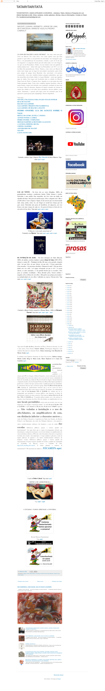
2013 (68, 310)
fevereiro (70, 351)
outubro (70, 325)
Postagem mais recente (23, 581)
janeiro (70, 353)
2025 (68, 287)
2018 (68, 300)
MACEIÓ (20, 130)
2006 (68, 323)
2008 (68, 320)
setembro (70, 327)
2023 (68, 291)
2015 (68, 306)
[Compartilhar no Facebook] (35, 571)
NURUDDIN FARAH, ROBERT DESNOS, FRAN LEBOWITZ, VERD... (77, 329)
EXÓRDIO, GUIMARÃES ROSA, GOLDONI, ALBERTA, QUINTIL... (76, 339)
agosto (70, 341)
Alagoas (24, 573)
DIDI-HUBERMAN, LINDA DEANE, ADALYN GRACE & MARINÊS (34, 587)
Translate (76, 362)
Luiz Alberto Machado (80, 48)
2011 (68, 314)
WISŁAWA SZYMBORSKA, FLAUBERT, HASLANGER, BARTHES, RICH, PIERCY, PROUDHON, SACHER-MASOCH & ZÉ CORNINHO (43, 660)
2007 (68, 321)
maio (69, 347)
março (69, 349)
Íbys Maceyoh (50, 573)
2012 (68, 312)
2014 (68, 308)
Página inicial (40, 581)
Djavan (33, 573)
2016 (68, 304)
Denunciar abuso (58, 675)
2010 (68, 316)
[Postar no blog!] (32, 571)
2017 (68, 302)
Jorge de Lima (57, 573)
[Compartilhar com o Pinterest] (36, 571)
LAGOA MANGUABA (24, 133)
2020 (68, 297)
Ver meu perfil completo (71, 59)
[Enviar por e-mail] (30, 571)
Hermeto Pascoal (43, 573)
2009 (68, 318)
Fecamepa (38, 573)
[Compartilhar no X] (33, 571)
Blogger (59, 679)
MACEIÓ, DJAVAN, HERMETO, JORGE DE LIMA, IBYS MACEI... (76, 333)
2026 (68, 285)
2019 (68, 299)
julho (69, 343)
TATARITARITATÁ (29, 7)
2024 (68, 289)
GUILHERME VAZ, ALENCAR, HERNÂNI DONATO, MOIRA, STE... (76, 336)
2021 (68, 295)
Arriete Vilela (29, 573)
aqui (22, 279)
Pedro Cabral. (21, 574)
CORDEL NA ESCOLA (30, 643)
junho (69, 345)
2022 (68, 293)
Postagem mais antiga (57, 581)
